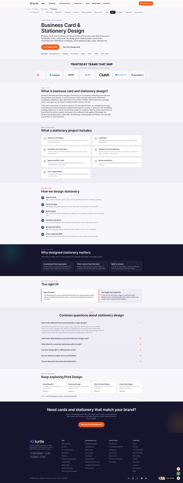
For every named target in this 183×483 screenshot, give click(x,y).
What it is (58, 12)
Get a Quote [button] (145, 3)
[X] (137, 478)
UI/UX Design (66, 462)
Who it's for (98, 12)
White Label (96, 3)
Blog (134, 471)
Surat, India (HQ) (37, 453)
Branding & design (70, 396)
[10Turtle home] (44, 441)
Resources (136, 462)
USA (48, 453)
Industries (78, 3)
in (128, 478)
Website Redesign (67, 468)
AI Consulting (89, 468)
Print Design (44, 9)
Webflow (64, 456)
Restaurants (113, 456)
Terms (59, 478)
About (135, 444)
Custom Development (69, 459)
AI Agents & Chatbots (92, 465)
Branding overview (91, 444)
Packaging (88, 456)
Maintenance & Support (69, 471)
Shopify (64, 447)
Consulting (112, 462)
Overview (49, 12)
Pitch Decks (89, 453)
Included (68, 12)
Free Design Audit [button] (50, 47)
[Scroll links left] (41, 12)
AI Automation (64, 3)
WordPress (65, 453)
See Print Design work (71, 47)
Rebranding (89, 450)
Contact (135, 465)
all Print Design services (55, 396)
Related (128, 12)
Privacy (54, 478)
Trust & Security (138, 450)
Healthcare (112, 450)
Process (76, 12)
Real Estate (112, 453)
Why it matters (87, 12)
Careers (135, 459)
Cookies (64, 478)
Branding (52, 3)
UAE (44, 456)
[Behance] (146, 478)
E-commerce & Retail (116, 447)
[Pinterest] (141, 478)
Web (43, 3)
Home (28, 9)
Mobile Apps (66, 465)
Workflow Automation (92, 462)
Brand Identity (120, 297)
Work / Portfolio (138, 453)
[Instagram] (133, 478)
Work (87, 3)
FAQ (106, 12)
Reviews (120, 12)
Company (106, 3)
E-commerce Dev (67, 450)
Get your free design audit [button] (91, 424)
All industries (113, 444)
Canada (35, 456)
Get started (138, 12)
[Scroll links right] (151, 12)
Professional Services (116, 459)
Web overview (66, 444)
